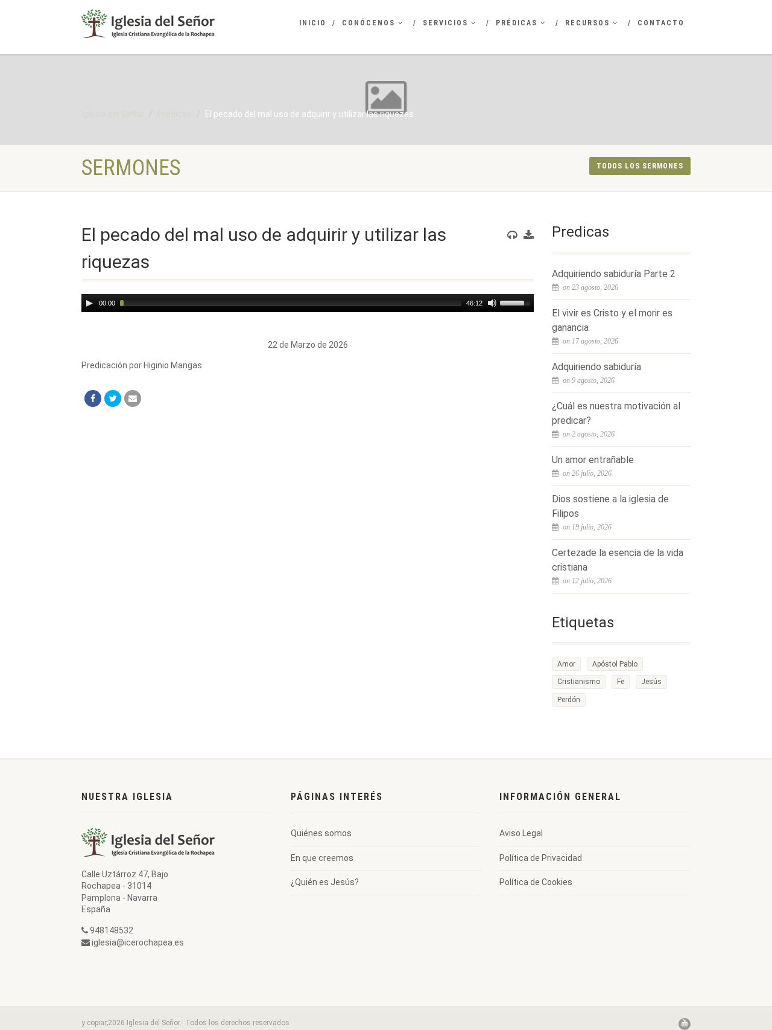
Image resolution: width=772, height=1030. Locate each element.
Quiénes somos (321, 833)
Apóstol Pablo (615, 664)
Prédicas (516, 23)
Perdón (568, 700)
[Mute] (492, 303)
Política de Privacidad (540, 858)
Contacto (661, 23)
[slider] (517, 302)
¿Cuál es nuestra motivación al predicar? (616, 413)
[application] (307, 303)
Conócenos (368, 23)
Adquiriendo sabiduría (596, 367)
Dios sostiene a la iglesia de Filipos (610, 506)
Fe (620, 681)
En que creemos (322, 858)
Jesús (651, 681)
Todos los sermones (639, 166)
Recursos (587, 23)
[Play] (89, 303)
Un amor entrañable (593, 459)
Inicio (312, 23)
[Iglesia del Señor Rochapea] (177, 23)
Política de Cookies (535, 882)
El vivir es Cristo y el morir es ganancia (612, 320)
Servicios (445, 23)
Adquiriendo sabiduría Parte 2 (614, 274)
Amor (566, 664)
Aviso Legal (521, 833)
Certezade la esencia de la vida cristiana (617, 560)
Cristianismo (578, 681)
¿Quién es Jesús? (325, 882)
